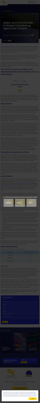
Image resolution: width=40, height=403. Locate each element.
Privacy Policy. (33, 396)
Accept (32, 398)
